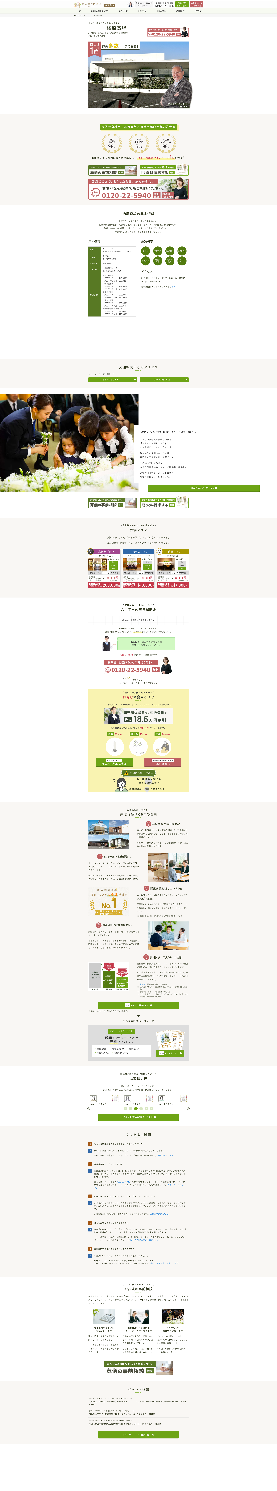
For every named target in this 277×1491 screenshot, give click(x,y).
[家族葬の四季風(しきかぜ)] (100, 4)
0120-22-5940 (123, 1182)
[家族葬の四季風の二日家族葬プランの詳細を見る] (104, 568)
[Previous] (88, 1108)
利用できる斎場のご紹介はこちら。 (143, 1240)
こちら (175, 287)
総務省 (142, 984)
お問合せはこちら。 (166, 1155)
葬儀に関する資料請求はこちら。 (165, 1263)
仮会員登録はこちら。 (160, 1214)
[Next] (188, 1108)
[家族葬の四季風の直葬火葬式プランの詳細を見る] (173, 568)
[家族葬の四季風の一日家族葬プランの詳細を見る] (138, 568)
